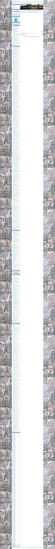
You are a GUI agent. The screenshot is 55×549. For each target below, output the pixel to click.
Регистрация (28, 3)
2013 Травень (14, 474)
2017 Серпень (14, 507)
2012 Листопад (14, 470)
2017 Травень (14, 505)
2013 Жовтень (14, 477)
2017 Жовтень (14, 508)
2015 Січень (14, 487)
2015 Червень (14, 490)
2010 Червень (14, 451)
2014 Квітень (14, 481)
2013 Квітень (14, 473)
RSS (18, 1)
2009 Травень (14, 443)
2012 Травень (14, 466)
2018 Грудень (14, 517)
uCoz (15, 548)
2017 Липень (14, 506)
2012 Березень (14, 465)
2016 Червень (14, 498)
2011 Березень (14, 457)
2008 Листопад (14, 439)
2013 (23, 10)
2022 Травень (14, 543)
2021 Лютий (14, 534)
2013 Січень (14, 471)
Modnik (26, 33)
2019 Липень (14, 522)
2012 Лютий (14, 464)
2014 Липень (14, 483)
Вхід (30, 3)
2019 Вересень (14, 523)
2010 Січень (14, 448)
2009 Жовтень (14, 446)
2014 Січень (14, 479)
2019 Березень (14, 519)
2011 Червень (14, 459)
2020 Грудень (14, 533)
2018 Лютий (14, 511)
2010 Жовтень (14, 454)
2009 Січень (14, 440)
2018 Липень (14, 514)
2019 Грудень (14, 525)
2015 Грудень (14, 494)
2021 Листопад (14, 540)
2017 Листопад (14, 509)
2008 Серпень (14, 437)
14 (26, 10)
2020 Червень (14, 529)
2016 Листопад (14, 501)
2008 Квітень (14, 435)
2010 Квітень (14, 450)
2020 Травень (14, 528)
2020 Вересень (14, 531)
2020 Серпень (14, 530)
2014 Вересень (14, 484)
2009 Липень (14, 444)
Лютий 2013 (17, 10)
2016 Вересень (14, 500)
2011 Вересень (14, 461)
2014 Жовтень (14, 485)
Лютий (25, 10)
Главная (25, 3)
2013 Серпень (14, 476)
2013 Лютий (14, 472)
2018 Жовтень (14, 516)
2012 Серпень (14, 468)
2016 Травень (14, 497)
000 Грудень (14, 433)
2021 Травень (14, 536)
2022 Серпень (14, 545)
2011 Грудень (14, 463)
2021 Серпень (14, 538)
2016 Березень (14, 496)
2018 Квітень (14, 512)
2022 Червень (14, 544)
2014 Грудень (14, 486)
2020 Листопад (14, 532)
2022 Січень (14, 541)
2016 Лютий (14, 495)
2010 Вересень (14, 453)
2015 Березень (14, 488)
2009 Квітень (14, 442)
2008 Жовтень (14, 438)
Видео (32, 33)
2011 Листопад (14, 462)
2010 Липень (14, 452)
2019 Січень (14, 518)
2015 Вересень (14, 492)
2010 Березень (14, 449)
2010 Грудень (14, 455)
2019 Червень (14, 521)
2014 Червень (14, 482)
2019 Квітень (14, 520)
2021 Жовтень (14, 539)
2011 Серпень (14, 460)
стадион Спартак (30, 33)
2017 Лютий (14, 503)
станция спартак (36, 33)
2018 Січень (14, 510)
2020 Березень (14, 527)
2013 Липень (14, 475)
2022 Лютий (14, 542)
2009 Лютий (14, 441)
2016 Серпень (14, 499)
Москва (34, 33)
